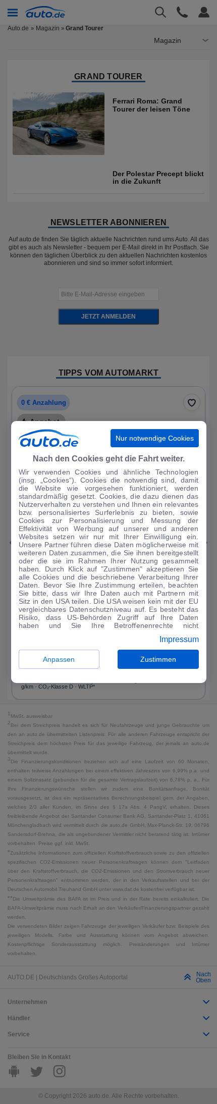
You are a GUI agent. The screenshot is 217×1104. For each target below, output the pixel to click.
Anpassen (59, 659)
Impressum (179, 640)
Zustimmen (158, 659)
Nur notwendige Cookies (155, 438)
